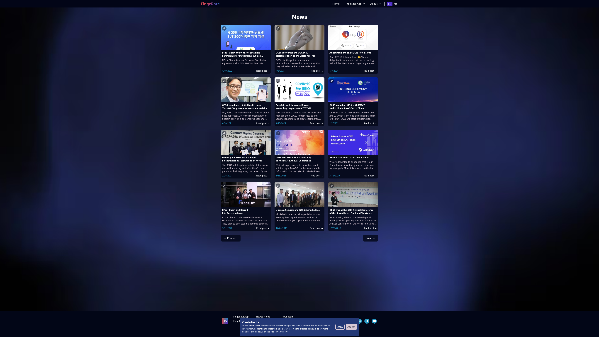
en (389, 3)
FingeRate (210, 3)
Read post (263, 70)
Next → (370, 238)
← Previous (230, 238)
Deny (340, 327)
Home (336, 3)
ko (395, 3)
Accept (351, 327)
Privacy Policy (281, 331)
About (373, 3)
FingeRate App (353, 3)
